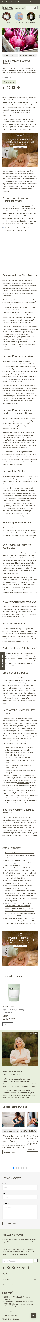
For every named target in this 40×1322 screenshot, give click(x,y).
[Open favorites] (33, 1315)
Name (4, 1184)
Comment (6, 1203)
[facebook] (3, 1267)
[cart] (35, 8)
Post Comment (13, 1223)
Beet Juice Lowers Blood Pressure (18, 881)
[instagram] (13, 1267)
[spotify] (23, 1267)
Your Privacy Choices (10, 1319)
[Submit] (36, 1260)
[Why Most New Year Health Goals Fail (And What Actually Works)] (13, 1120)
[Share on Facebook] (3, 87)
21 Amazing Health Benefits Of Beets (19, 868)
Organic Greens (8, 1006)
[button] (13, 1168)
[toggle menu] (28, 8)
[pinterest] (8, 1267)
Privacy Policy (6, 1254)
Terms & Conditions (20, 1254)
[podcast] (28, 1267)
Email (5, 1193)
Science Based (10, 82)
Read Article (9, 1152)
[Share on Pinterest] (18, 87)
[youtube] (18, 1267)
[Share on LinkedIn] (13, 87)
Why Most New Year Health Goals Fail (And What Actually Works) (13, 1138)
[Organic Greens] (13, 993)
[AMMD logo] (13, 8)
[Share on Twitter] (8, 87)
